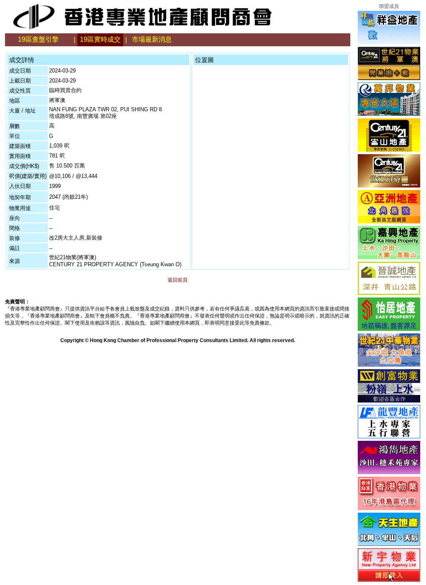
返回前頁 (178, 280)
